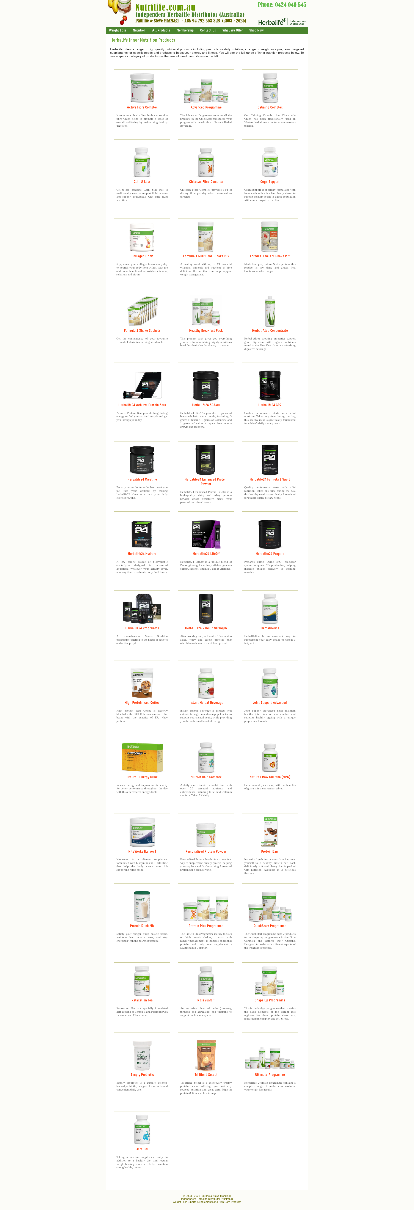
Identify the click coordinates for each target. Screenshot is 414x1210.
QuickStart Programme (270, 926)
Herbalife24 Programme (142, 628)
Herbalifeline (270, 628)
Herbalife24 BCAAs (206, 405)
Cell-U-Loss (142, 182)
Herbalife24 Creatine (142, 479)
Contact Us (208, 30)
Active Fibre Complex (142, 107)
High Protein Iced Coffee (142, 703)
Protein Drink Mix (142, 926)
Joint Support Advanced (270, 703)
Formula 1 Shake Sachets (142, 331)
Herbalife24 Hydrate (142, 554)
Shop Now (256, 30)
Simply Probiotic (142, 1075)
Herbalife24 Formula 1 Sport (270, 479)
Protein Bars (270, 851)
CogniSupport (270, 182)
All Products (161, 30)
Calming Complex (269, 107)
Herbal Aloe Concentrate (270, 331)
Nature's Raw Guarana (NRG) (269, 777)
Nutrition (139, 30)
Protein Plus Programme (206, 926)
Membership (185, 30)
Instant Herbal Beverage (206, 703)
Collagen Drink (142, 256)
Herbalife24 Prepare (270, 554)
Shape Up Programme (270, 1000)
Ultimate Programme (270, 1075)
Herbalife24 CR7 (269, 405)
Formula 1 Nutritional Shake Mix (206, 256)
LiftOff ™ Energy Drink (142, 777)
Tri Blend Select (206, 1075)
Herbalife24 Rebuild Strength (206, 628)
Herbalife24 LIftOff (206, 554)
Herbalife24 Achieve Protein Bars (142, 405)
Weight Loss (117, 30)
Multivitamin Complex (205, 777)
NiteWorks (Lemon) (142, 851)
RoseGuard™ (206, 1000)
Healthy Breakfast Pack (206, 331)
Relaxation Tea (142, 1000)
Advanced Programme (206, 107)
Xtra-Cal (142, 1149)
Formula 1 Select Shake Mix (270, 256)
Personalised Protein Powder (206, 851)
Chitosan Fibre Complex (206, 182)
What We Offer (232, 30)
